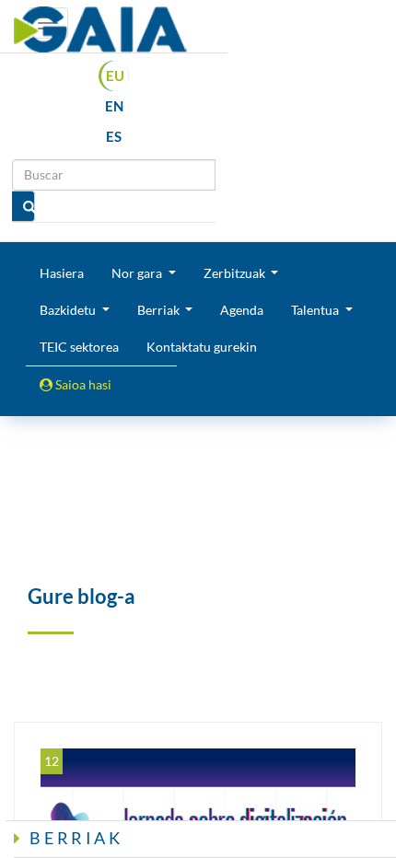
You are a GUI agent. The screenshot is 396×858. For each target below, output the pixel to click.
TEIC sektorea (79, 346)
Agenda (241, 310)
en (114, 106)
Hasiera (62, 273)
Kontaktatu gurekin (201, 346)
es (114, 136)
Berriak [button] (159, 310)
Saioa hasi (81, 384)
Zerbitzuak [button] (236, 273)
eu (115, 75)
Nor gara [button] (138, 273)
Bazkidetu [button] (69, 310)
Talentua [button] (316, 310)
